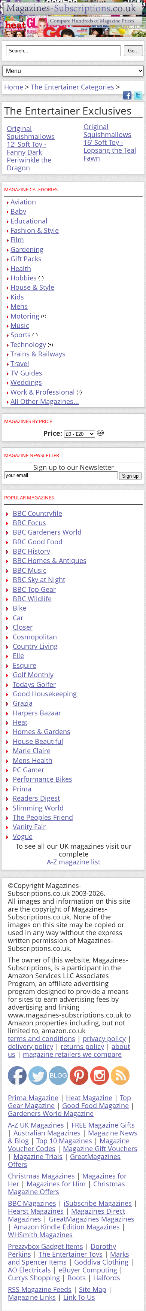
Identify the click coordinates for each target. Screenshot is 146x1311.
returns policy (82, 1046)
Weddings (26, 382)
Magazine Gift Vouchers (100, 1148)
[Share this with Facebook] (127, 97)
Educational (29, 220)
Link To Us (79, 1297)
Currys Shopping (34, 1277)
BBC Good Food (38, 541)
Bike (19, 607)
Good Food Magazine (95, 1105)
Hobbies (23, 277)
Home (13, 86)
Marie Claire (32, 750)
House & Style (32, 287)
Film (17, 239)
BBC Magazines (32, 1203)
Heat (20, 722)
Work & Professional (42, 391)
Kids (17, 296)
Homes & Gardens (41, 731)
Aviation (23, 201)
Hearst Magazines (36, 1211)
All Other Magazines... (44, 401)
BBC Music (29, 570)
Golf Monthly (33, 674)
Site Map (92, 1289)
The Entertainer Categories (72, 86)
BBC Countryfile (37, 513)
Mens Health (32, 760)
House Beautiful (38, 741)
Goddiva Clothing (101, 1261)
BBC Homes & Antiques (49, 560)
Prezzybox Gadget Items (45, 1246)
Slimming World (38, 807)
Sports (20, 334)
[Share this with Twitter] (138, 97)
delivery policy (30, 1046)
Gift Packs (26, 258)
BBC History (31, 551)
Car (18, 617)
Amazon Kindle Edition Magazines (66, 1226)
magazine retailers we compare (72, 1054)
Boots (76, 1277)
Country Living (35, 646)
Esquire (24, 665)
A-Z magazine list (73, 861)
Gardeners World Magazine (51, 1113)
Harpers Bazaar (37, 712)
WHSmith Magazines (40, 1234)
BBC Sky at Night (39, 579)
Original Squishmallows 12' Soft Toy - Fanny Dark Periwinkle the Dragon (31, 148)
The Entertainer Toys (71, 1254)
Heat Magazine (89, 1097)
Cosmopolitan (35, 636)
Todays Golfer (34, 684)
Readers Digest (36, 798)
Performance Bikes (42, 779)
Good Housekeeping (45, 693)
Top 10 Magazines (64, 1140)
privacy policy (104, 1038)
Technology (28, 344)
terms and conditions (41, 1038)
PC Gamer (28, 769)
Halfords (106, 1277)
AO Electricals (29, 1269)
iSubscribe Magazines (98, 1203)
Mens (19, 306)
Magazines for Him (56, 1183)
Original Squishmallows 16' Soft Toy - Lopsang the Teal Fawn (109, 142)
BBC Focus (29, 522)
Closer (23, 627)
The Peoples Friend (43, 817)
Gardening (26, 249)
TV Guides (26, 372)
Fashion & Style (34, 230)
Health (20, 268)
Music (19, 325)
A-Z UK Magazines (36, 1124)
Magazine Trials (38, 1156)
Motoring (24, 315)
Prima (22, 788)
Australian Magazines (46, 1132)
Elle (18, 655)
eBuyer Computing (87, 1269)
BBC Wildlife (32, 598)
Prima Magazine (33, 1097)
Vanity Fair (29, 826)
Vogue (23, 836)
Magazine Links (32, 1297)
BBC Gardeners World (47, 531)
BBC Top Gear (34, 589)
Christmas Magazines (41, 1175)
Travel (19, 363)
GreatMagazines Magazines (91, 1218)
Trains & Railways (38, 353)
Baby (18, 211)
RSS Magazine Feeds (40, 1289)
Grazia (23, 703)
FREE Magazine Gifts (103, 1124)
